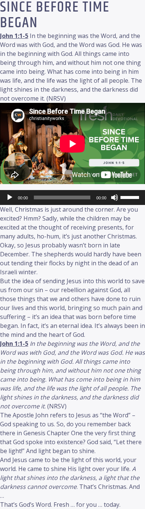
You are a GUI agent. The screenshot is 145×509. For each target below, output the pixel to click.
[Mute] (114, 197)
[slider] (130, 196)
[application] (72, 197)
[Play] (9, 197)
